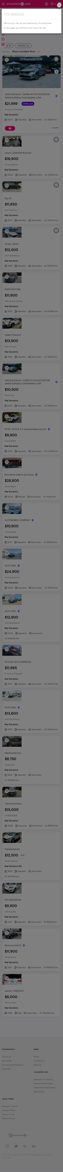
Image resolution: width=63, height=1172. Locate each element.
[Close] (59, 5)
